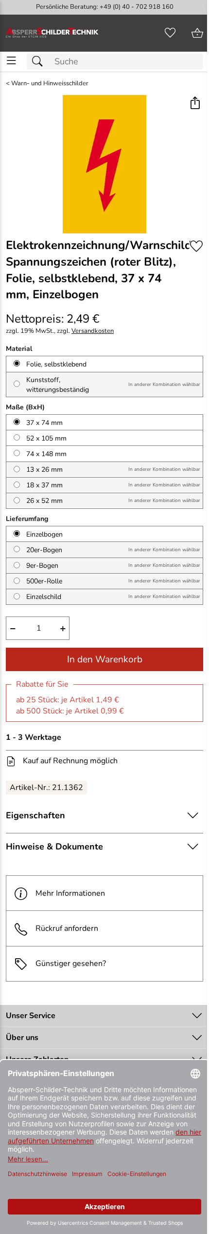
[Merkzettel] (170, 33)
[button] (194, 103)
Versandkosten (92, 331)
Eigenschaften (35, 815)
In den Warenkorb (104, 659)
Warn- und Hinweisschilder (49, 83)
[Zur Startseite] (52, 33)
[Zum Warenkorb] (197, 33)
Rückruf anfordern (66, 928)
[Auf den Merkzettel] (196, 245)
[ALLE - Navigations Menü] (11, 61)
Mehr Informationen (70, 893)
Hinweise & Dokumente (54, 846)
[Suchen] (40, 62)
